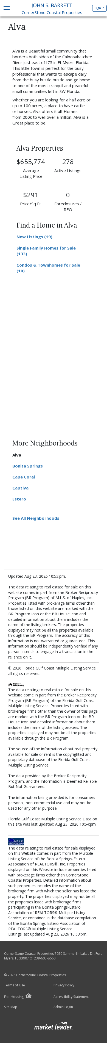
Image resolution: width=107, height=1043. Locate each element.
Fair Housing (14, 996)
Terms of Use (14, 985)
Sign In (100, 8)
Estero (19, 499)
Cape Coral (23, 477)
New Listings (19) (34, 236)
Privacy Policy (64, 985)
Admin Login (63, 1007)
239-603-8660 (44, 958)
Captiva (20, 488)
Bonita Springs (27, 466)
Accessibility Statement (71, 997)
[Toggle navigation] (6, 8)
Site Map (10, 1007)
